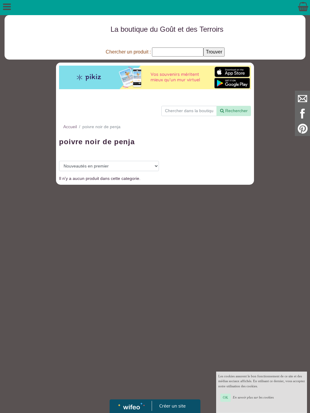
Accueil (70, 126)
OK (225, 397)
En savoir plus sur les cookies (253, 397)
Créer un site (172, 406)
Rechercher (236, 110)
